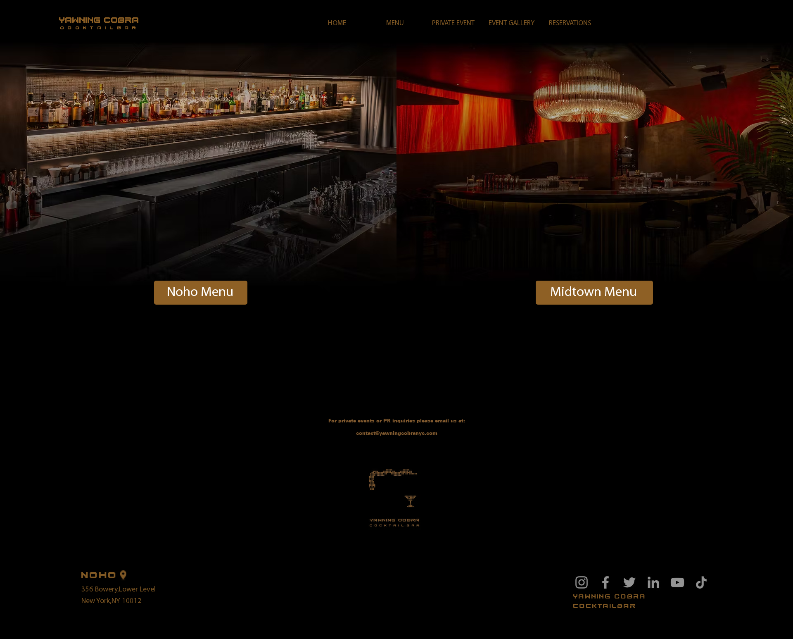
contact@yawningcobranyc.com (396, 433)
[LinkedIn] (653, 582)
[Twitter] (629, 582)
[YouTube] (677, 582)
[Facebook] (605, 582)
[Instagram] (581, 582)
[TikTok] (701, 582)
